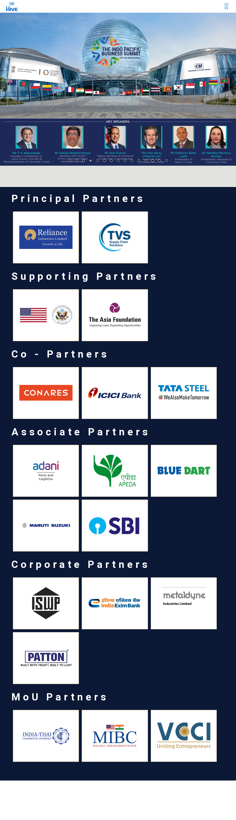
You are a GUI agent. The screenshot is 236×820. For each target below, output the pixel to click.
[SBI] (115, 525)
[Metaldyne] (184, 603)
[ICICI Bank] (115, 393)
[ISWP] (46, 603)
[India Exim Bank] (115, 603)
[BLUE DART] (184, 471)
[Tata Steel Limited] (184, 393)
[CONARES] (46, 393)
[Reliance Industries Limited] (46, 237)
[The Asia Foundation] (115, 315)
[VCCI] (184, 736)
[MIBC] (115, 736)
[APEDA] (115, 471)
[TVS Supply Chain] (115, 237)
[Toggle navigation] (226, 6)
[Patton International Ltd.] (46, 658)
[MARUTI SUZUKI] (46, 525)
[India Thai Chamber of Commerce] (46, 736)
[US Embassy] (46, 315)
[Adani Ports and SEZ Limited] (46, 471)
